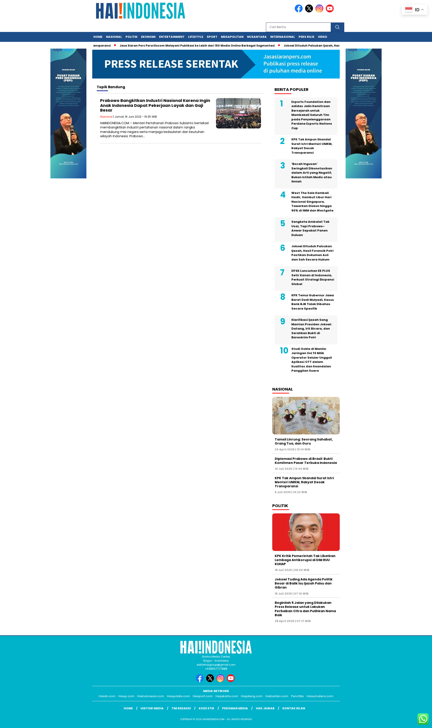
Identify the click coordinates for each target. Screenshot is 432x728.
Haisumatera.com (320, 696)
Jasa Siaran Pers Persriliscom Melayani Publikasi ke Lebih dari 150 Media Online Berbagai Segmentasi (185, 45)
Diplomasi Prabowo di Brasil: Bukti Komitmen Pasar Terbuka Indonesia (306, 460)
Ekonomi (148, 37)
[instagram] (320, 11)
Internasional (282, 37)
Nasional (114, 37)
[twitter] (310, 11)
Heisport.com (203, 696)
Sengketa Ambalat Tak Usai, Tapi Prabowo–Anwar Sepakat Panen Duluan (310, 228)
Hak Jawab (265, 708)
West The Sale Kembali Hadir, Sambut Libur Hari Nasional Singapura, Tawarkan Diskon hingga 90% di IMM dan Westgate (312, 202)
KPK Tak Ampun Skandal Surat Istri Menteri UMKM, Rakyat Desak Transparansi (311, 146)
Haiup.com (126, 696)
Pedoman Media (235, 708)
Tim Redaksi (181, 708)
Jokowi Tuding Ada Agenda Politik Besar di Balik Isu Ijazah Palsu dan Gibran (304, 583)
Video (322, 37)
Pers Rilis (306, 37)
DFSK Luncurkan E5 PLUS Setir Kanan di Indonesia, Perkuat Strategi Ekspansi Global (312, 277)
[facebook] (299, 11)
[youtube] (330, 11)
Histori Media (152, 708)
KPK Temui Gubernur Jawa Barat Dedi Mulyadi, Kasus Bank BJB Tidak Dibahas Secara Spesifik (312, 302)
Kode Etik (206, 708)
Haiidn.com (107, 696)
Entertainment (171, 37)
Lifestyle (195, 37)
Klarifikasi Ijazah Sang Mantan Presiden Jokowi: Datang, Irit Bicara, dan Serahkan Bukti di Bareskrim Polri (311, 328)
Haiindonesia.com (150, 696)
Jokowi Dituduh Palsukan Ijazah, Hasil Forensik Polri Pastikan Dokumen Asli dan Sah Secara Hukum (312, 253)
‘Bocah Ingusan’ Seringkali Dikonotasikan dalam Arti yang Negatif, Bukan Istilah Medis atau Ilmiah (311, 173)
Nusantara (257, 37)
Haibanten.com (277, 696)
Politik (131, 37)
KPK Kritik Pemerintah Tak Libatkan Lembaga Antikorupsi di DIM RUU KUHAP (305, 560)
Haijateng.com (252, 696)
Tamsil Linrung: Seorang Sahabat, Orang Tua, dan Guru (304, 441)
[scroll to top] (415, 721)
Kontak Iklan (293, 708)
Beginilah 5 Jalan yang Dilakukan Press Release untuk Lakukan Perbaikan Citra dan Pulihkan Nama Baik (305, 608)
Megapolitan (232, 37)
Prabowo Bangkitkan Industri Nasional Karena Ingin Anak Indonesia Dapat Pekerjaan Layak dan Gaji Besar (155, 105)
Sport (212, 37)
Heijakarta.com (227, 696)
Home (97, 37)
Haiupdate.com (178, 696)
